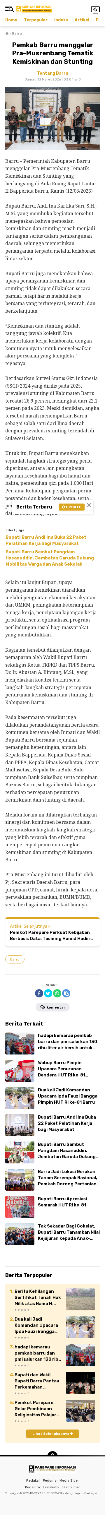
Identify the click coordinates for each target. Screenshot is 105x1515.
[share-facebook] (39, 993)
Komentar (55, 1007)
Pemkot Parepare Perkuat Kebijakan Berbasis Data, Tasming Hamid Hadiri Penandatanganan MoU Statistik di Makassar (50, 936)
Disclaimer (71, 1487)
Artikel (82, 20)
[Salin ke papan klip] (66, 993)
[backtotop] (52, 1456)
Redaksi (33, 1480)
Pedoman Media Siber (61, 1480)
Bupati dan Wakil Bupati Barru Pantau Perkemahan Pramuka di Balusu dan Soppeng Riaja (37, 1381)
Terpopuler (36, 20)
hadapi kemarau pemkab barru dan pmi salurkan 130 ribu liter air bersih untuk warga (38, 1353)
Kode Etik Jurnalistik (42, 1487)
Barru (15, 959)
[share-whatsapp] (57, 993)
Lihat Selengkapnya (51, 1434)
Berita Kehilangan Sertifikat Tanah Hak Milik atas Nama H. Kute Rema (38, 1298)
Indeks (61, 20)
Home (11, 20)
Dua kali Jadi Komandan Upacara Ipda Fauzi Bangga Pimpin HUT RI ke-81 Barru (36, 1326)
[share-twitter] (48, 993)
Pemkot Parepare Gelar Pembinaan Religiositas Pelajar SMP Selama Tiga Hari (35, 1409)
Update (73, 507)
